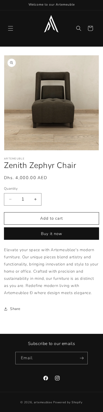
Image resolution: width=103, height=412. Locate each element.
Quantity (11, 188)
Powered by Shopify (68, 402)
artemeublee (43, 402)
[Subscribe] (81, 358)
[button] (10, 28)
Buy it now (51, 233)
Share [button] (15, 308)
